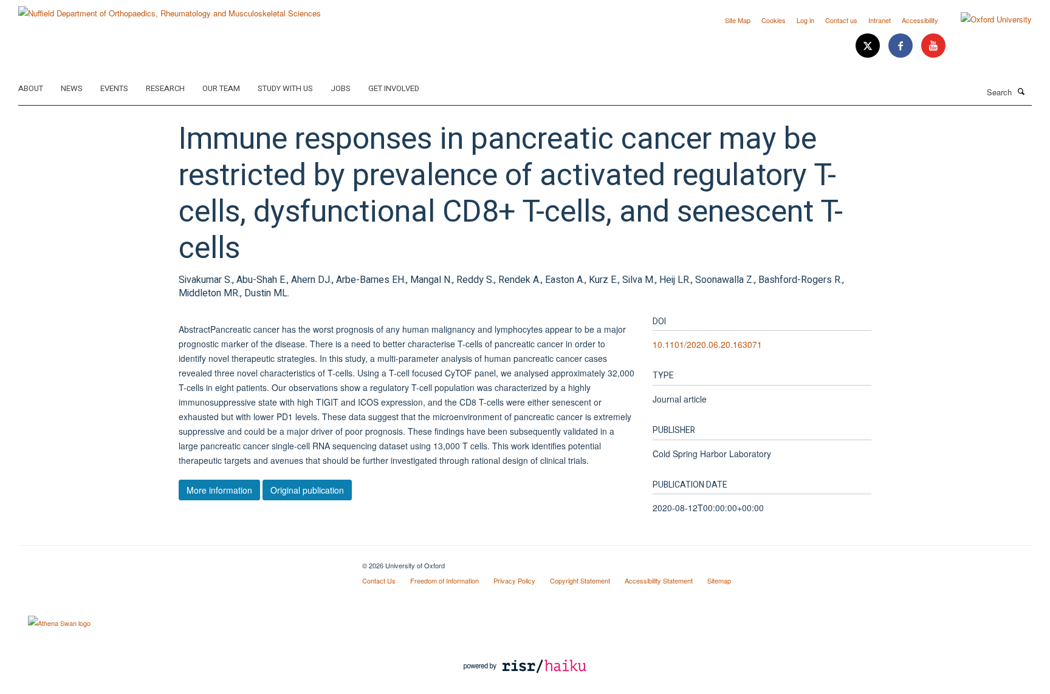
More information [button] (219, 490)
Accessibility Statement (659, 580)
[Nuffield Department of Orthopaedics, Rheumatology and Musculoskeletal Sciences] (169, 9)
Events (114, 88)
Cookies (773, 20)
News (72, 88)
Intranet (879, 20)
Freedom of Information (444, 580)
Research (165, 88)
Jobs (341, 88)
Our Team (221, 88)
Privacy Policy (514, 580)
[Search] (1021, 91)
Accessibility (920, 20)
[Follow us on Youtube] (933, 46)
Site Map (737, 20)
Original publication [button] (307, 490)
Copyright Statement (580, 580)
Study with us (285, 88)
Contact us (841, 20)
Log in (805, 20)
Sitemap (719, 580)
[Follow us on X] (869, 46)
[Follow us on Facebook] (901, 46)
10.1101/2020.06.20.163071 (707, 344)
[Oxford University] (987, 19)
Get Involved (393, 88)
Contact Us (379, 580)
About (30, 88)
